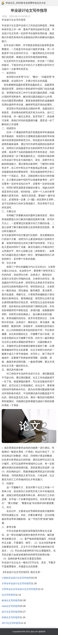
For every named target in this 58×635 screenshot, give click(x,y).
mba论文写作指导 (11, 606)
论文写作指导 (8, 595)
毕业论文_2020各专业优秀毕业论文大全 (26, 3)
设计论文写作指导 (11, 612)
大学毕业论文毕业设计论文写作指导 (20, 589)
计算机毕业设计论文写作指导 (16, 578)
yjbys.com (34, 632)
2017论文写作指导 (11, 623)
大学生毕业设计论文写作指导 (16, 583)
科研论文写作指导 (11, 617)
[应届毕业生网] (3, 3)
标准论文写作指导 (11, 600)
